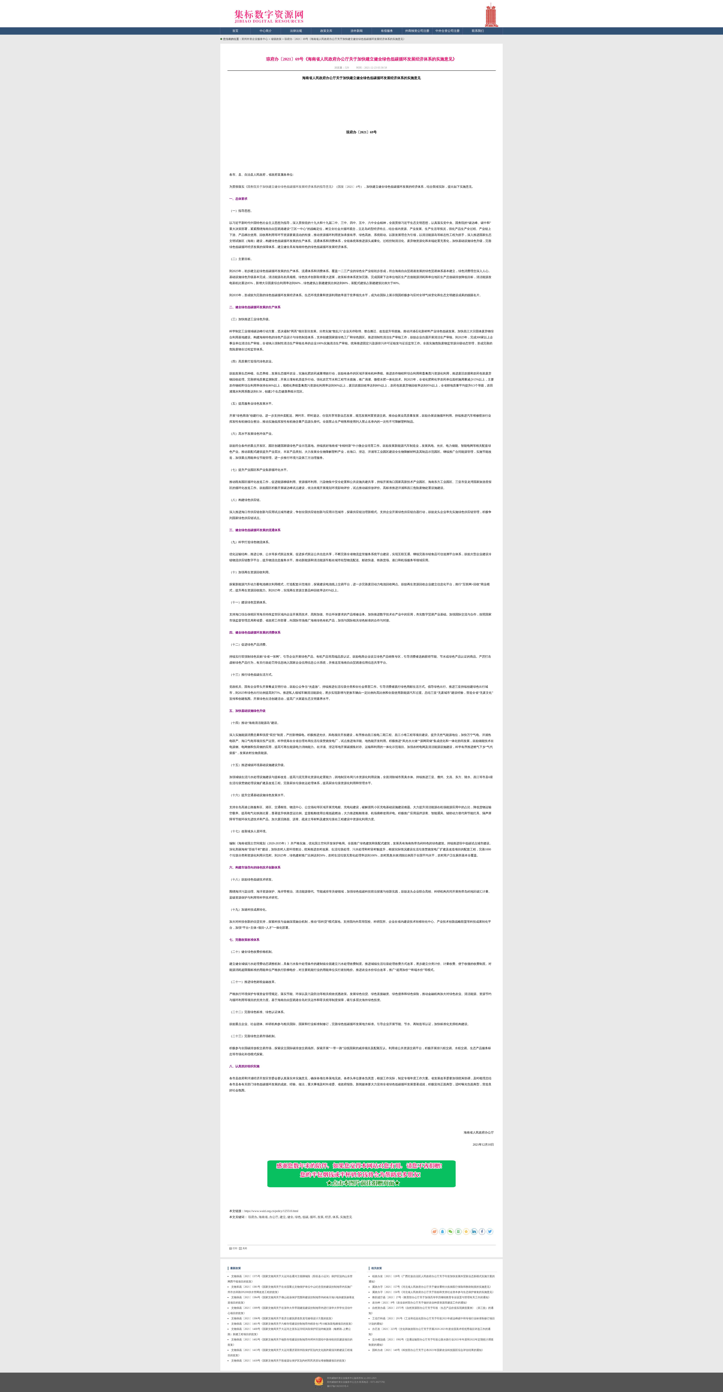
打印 (235, 1248)
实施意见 (346, 1217)
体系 (336, 1217)
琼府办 (252, 1217)
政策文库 (326, 30)
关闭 (245, 1248)
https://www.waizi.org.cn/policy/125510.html (271, 1211)
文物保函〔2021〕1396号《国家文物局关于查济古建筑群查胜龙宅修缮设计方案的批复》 (282, 1318)
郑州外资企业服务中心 (255, 39)
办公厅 (273, 1217)
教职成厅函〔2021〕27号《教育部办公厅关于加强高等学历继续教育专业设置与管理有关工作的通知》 (431, 1297)
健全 (290, 1217)
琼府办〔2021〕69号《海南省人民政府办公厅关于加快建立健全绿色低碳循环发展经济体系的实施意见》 (345, 39)
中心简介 (266, 30)
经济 (328, 1217)
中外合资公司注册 (447, 30)
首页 (235, 30)
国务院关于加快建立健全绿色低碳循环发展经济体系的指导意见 (289, 186)
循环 (313, 1217)
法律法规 (296, 30)
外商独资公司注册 (417, 30)
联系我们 (478, 30)
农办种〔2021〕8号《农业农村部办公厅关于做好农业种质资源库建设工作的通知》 (420, 1302)
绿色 (298, 1217)
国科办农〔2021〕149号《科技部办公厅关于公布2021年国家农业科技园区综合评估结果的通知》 (428, 1350)
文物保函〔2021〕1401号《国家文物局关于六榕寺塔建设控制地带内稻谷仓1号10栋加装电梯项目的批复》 (292, 1323)
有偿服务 (387, 30)
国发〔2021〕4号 (349, 186)
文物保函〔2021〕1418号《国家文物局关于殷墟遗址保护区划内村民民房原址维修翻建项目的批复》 (289, 1360)
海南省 (263, 1217)
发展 (320, 1217)
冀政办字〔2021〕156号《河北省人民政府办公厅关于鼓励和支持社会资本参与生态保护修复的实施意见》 (433, 1292)
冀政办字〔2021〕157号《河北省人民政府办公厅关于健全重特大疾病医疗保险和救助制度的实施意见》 (432, 1286)
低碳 (305, 1217)
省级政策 (276, 39)
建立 (283, 1217)
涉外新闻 (357, 30)
